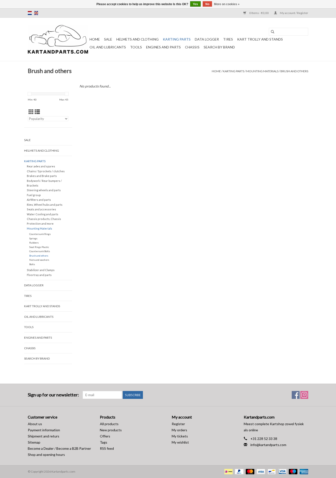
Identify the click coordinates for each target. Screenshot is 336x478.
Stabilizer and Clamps (41, 270)
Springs (33, 238)
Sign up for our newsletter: (53, 394)
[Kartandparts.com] (58, 39)
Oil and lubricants (108, 47)
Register (178, 424)
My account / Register (293, 13)
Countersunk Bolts (39, 251)
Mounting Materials (262, 71)
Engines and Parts (163, 47)
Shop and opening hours (46, 454)
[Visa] (260, 471)
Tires (228, 39)
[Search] (272, 32)
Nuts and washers (39, 259)
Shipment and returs (43, 436)
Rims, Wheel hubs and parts (44, 204)
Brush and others (294, 71)
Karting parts (177, 39)
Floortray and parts (39, 274)
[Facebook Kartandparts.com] (296, 395)
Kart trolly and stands (260, 39)
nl (30, 13)
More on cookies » (227, 4)
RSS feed (107, 448)
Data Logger (207, 39)
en (36, 13)
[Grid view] (31, 112)
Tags (103, 442)
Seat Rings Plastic (39, 247)
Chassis (192, 47)
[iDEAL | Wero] (228, 471)
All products (109, 424)
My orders (179, 430)
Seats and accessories (41, 209)
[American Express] (303, 471)
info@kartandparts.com (268, 445)
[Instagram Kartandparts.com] (304, 395)
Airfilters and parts (39, 199)
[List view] (37, 112)
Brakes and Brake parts (42, 175)
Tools (136, 47)
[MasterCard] (249, 471)
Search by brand (219, 47)
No (207, 4)
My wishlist (180, 442)
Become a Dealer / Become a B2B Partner (59, 448)
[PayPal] (238, 471)
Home (95, 39)
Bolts (32, 264)
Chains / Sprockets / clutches (46, 171)
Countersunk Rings (40, 233)
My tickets (180, 436)
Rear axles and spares (41, 166)
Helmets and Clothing (137, 39)
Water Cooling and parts (42, 214)
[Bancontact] (271, 471)
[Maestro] (292, 471)
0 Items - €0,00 (259, 13)
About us (35, 424)
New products (111, 430)
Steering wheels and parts (44, 190)
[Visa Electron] (281, 471)
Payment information (44, 430)
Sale (108, 39)
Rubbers (34, 242)
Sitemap (34, 442)
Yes (195, 4)
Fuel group (34, 195)
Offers (105, 436)
